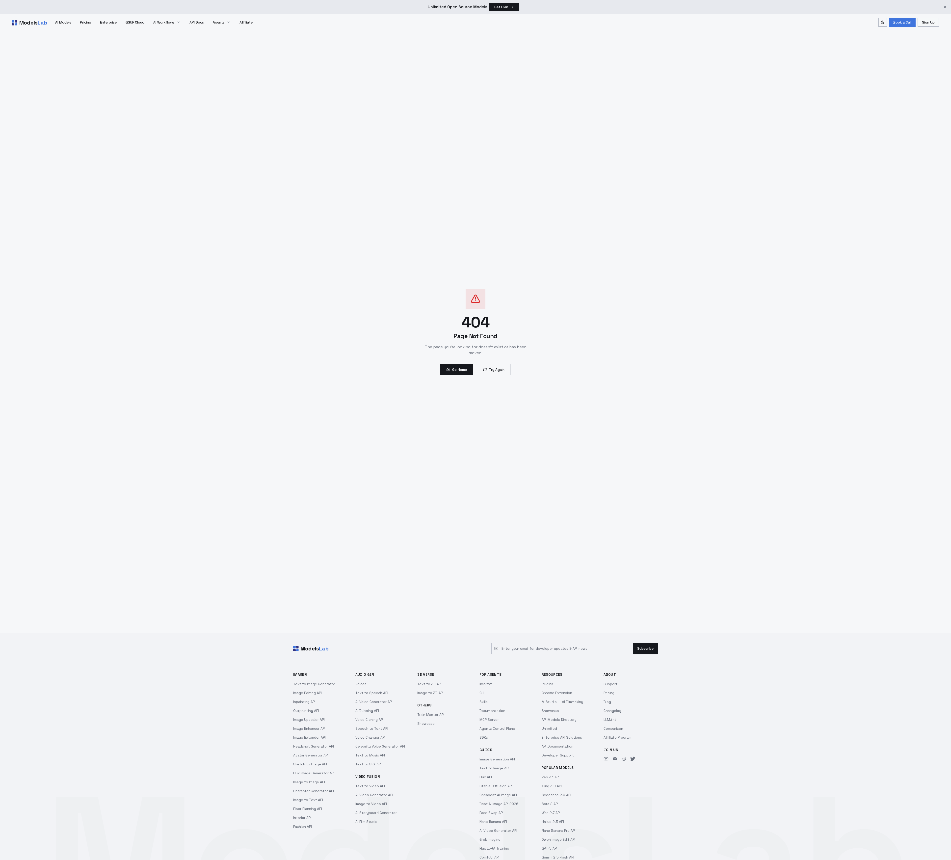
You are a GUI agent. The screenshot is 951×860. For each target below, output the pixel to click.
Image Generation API (497, 759)
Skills (483, 701)
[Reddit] (623, 758)
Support (610, 684)
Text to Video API (370, 786)
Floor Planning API (307, 808)
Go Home (459, 369)
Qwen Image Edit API (558, 839)
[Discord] (614, 758)
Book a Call (902, 22)
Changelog (612, 710)
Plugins (547, 684)
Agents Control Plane (497, 728)
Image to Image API (309, 782)
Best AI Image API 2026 (498, 804)
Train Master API (430, 714)
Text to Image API (494, 768)
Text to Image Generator (314, 684)
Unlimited (549, 728)
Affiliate (246, 22)
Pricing (85, 22)
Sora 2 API (550, 804)
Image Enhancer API (309, 728)
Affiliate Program (617, 737)
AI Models (63, 22)
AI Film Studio (366, 821)
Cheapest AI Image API (498, 795)
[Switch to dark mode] (882, 22)
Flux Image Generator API (314, 773)
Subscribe (645, 648)
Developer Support (558, 755)
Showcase (426, 723)
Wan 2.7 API (551, 812)
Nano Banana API (493, 821)
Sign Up (928, 22)
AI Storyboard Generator (376, 812)
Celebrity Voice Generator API (380, 746)
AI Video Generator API (374, 795)
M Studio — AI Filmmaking (562, 701)
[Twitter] (632, 758)
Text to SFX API (368, 764)
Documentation (492, 710)
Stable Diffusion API (495, 786)
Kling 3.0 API (552, 786)
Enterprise (108, 22)
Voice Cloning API (369, 719)
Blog (607, 701)
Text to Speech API (371, 693)
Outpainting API (306, 710)
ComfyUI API (489, 857)
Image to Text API (308, 800)
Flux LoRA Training (494, 848)
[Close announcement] (945, 7)
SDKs (483, 737)
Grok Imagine (490, 839)
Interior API (302, 817)
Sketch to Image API (310, 764)
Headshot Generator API (313, 746)
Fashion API (302, 826)
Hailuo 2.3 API (553, 821)
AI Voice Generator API (374, 701)
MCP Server (489, 719)
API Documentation (557, 746)
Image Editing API (307, 693)
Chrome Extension (557, 693)
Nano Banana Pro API (559, 830)
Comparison (613, 728)
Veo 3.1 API (550, 777)
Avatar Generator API (310, 755)
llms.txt (485, 684)
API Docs (196, 22)
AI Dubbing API (367, 710)
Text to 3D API (429, 684)
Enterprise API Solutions (562, 737)
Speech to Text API (371, 728)
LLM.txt (610, 719)
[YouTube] (606, 758)
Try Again (496, 369)
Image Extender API (309, 737)
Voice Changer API (370, 737)
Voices (361, 684)
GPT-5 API (549, 848)
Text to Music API (370, 755)
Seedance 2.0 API (556, 795)
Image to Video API (371, 804)
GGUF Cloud (135, 22)
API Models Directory (559, 719)
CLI (481, 693)
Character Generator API (313, 791)
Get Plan (501, 7)
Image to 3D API (430, 693)
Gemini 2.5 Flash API (558, 857)
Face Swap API (491, 812)
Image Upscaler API (309, 719)
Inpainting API (304, 701)
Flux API (485, 777)
